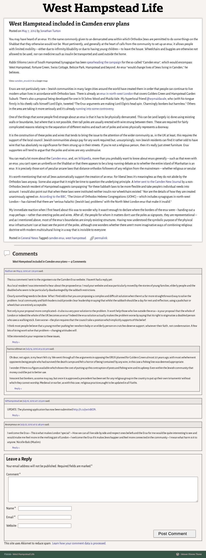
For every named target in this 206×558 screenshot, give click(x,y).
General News (29, 238)
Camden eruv (59, 158)
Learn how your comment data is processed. (79, 543)
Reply (16, 342)
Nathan (9, 271)
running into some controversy (95, 108)
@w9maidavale (156, 98)
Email (10, 517)
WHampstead (12, 401)
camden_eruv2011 (23, 81)
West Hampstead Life (23, 554)
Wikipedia (84, 158)
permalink (101, 238)
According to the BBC (53, 196)
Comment (13, 474)
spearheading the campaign (104, 62)
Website (11, 525)
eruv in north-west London (116, 93)
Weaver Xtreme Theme (191, 554)
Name (11, 508)
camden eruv (56, 238)
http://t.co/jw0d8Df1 (84, 409)
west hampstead (76, 238)
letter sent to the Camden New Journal (157, 181)
